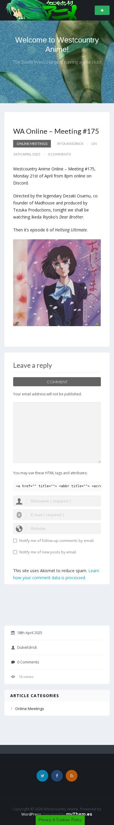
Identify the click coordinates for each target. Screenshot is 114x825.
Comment (57, 382)
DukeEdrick (27, 647)
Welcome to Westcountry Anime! (57, 44)
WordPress (31, 814)
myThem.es (79, 814)
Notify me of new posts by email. (48, 552)
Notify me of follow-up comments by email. (56, 540)
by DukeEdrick (70, 143)
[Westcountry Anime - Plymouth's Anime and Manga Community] (41, 10)
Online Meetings (32, 143)
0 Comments (28, 662)
